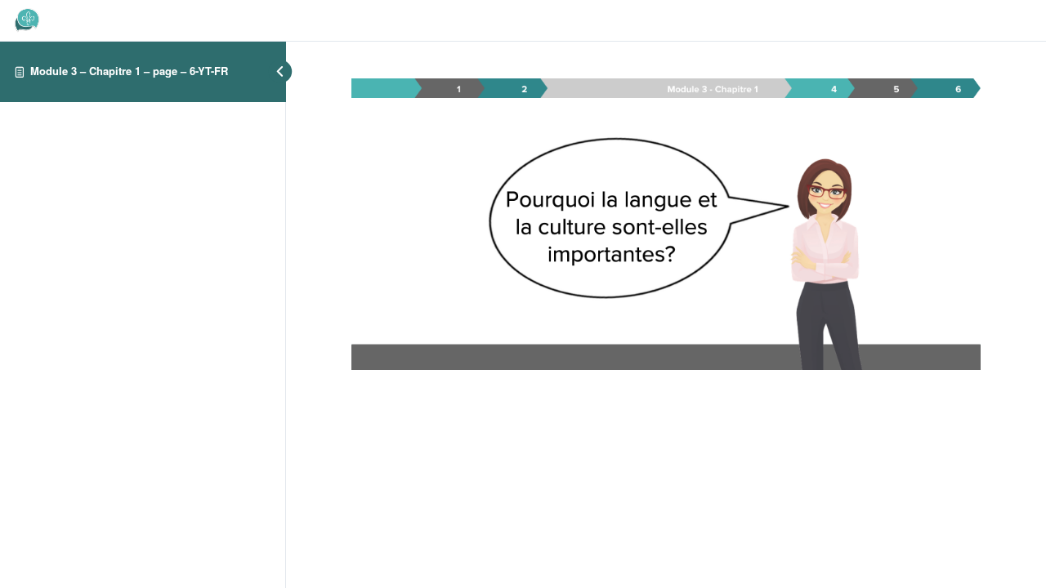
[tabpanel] (666, 224)
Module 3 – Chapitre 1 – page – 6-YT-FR (129, 70)
